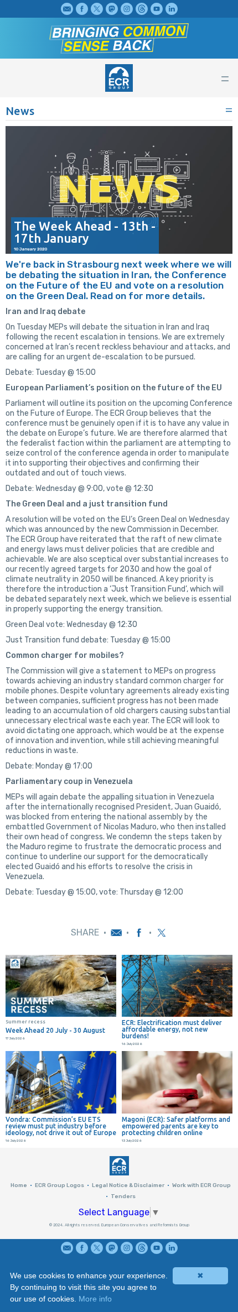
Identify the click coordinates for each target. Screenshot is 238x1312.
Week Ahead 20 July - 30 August (55, 1030)
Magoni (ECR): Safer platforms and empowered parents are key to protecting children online (176, 1126)
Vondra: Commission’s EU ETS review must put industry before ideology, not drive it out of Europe (61, 1126)
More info (95, 1298)
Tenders (123, 1196)
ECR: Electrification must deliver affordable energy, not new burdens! (172, 1029)
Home (19, 1185)
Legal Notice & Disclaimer (128, 1185)
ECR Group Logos (59, 1185)
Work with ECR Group (201, 1185)
